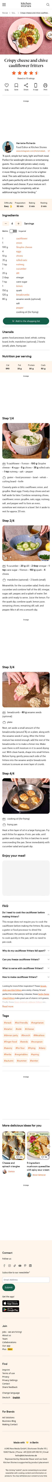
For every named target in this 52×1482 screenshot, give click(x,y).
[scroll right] (49, 1146)
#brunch (25, 1035)
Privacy (5, 1376)
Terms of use (8, 1373)
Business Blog (9, 1421)
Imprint (6, 1369)
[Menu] (4, 4)
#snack (7, 1022)
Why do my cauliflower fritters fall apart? (23, 950)
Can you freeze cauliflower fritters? (20, 959)
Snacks (14, 13)
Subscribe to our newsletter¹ (16, 1272)
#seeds (24, 1041)
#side (19, 1029)
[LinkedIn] (30, 1266)
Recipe (5, 13)
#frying (31, 1048)
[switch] (13, 231)
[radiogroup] (26, 73)
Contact (6, 1383)
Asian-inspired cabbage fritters (28, 1002)
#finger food (10, 1041)
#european (36, 1041)
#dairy (42, 1048)
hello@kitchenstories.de (26, 1455)
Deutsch (6, 1397)
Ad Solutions (8, 1417)
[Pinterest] (25, 1266)
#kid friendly (21, 1022)
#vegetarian (37, 1022)
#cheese (29, 1029)
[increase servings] (18, 223)
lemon (19, 286)
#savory (8, 1048)
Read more (7, 1006)
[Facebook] (4, 1266)
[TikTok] (15, 1266)
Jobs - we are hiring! (12, 1331)
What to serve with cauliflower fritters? (22, 968)
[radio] (14, 73)
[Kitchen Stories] (26, 4)
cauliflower (21, 238)
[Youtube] (20, 1266)
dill (17, 273)
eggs (18, 251)
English (16, 1397)
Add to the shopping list (28, 321)
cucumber (21, 268)
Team (5, 1338)
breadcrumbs (22, 294)
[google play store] (26, 1310)
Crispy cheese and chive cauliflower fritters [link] (34, 13)
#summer (22, 1060)
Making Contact (9, 1424)
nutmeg (20, 264)
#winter (34, 1060)
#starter (8, 1029)
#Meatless (39, 1035)
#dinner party (11, 1035)
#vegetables (21, 1054)
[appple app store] (26, 1303)
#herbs (7, 1054)
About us (6, 1335)
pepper (19, 307)
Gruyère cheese (24, 247)
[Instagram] (10, 1266)
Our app (6, 1345)
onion (19, 242)
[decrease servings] (5, 223)
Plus (7, 1349)
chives (19, 255)
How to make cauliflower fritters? (19, 977)
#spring (35, 1054)
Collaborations (9, 1342)
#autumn (8, 1060)
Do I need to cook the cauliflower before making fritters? (23, 914)
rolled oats (21, 260)
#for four (20, 1048)
